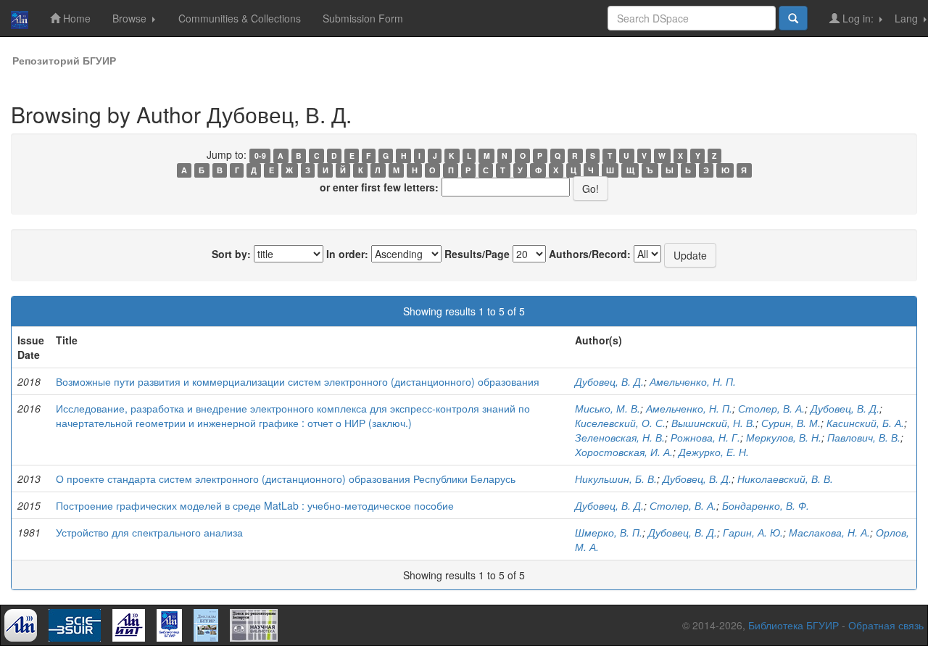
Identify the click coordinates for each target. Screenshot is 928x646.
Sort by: (231, 254)
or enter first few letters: (379, 187)
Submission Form (363, 18)
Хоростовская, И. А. (624, 451)
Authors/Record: (590, 254)
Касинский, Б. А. (865, 422)
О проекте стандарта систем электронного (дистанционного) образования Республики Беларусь (285, 478)
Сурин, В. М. (791, 422)
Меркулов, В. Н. (783, 437)
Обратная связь (886, 625)
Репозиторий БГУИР (64, 60)
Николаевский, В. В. (785, 478)
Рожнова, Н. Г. (705, 437)
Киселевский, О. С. (620, 422)
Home (75, 18)
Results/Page (477, 254)
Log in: (858, 18)
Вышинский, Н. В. (713, 422)
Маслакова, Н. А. (829, 532)
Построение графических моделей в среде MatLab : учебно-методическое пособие (255, 505)
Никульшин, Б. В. (616, 478)
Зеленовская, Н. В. (620, 437)
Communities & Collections (239, 18)
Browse (130, 18)
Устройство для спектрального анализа (149, 532)
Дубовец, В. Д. (609, 381)
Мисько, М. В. (607, 408)
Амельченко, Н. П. (693, 381)
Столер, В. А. (771, 408)
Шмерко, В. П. (608, 532)
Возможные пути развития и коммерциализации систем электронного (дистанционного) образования (297, 381)
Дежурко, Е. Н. (714, 451)
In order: (347, 254)
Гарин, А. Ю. (753, 532)
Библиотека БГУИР (793, 625)
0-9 (260, 155)
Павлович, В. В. (863, 437)
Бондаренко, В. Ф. (765, 505)
